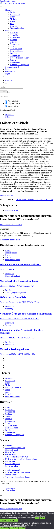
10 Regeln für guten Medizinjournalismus (21, 459)
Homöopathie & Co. (13, 387)
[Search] (9, 92)
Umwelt (13, 26)
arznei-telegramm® (12, 470)
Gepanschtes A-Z (12, 67)
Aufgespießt (15, 37)
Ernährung (14, 12)
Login (7, 74)
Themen (8, 10)
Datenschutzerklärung (9, 520)
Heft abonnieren (6, 240)
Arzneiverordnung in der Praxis (17, 477)
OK (37, 518)
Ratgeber (13, 60)
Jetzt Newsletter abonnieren (11, 224)
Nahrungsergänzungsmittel (15, 292)
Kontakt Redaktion (12, 464)
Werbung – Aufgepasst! (19, 65)
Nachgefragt (15, 55)
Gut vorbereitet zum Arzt (15, 448)
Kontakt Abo (10, 461)
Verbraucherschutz (17, 28)
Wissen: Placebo (11, 452)
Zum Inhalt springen (8, 1)
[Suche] (6, 83)
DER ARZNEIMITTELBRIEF (17, 472)
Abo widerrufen (11, 466)
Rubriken (8, 30)
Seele (12, 24)
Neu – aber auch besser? (19, 58)
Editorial (8, 419)
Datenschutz (11, 490)
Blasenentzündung (12, 276)
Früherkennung (11, 253)
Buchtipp (13, 39)
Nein (42, 518)
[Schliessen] (1, 495)
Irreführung (9, 344)
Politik (12, 21)
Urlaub (8, 117)
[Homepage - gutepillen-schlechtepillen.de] (12, 3)
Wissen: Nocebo (11, 454)
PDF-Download (6, 195)
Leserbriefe (14, 53)
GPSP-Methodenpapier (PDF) (17, 457)
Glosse (12, 46)
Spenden (16, 240)
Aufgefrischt (15, 35)
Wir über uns (10, 71)
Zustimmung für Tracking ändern (13, 528)
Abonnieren (9, 80)
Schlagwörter (13, 106)
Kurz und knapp (16, 51)
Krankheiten (15, 14)
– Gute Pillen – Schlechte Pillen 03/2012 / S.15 (34, 200)
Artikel (8, 250)
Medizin (13, 19)
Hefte (7, 69)
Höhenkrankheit (11, 210)
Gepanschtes (15, 44)
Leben (12, 17)
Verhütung (9, 309)
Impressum (10, 488)
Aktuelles (14, 33)
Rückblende (15, 62)
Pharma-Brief (10, 475)
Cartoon (13, 42)
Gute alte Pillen (16, 49)
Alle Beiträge (13, 101)
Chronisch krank (11, 450)
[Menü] (1, 6)
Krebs (7, 255)
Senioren (8, 325)
